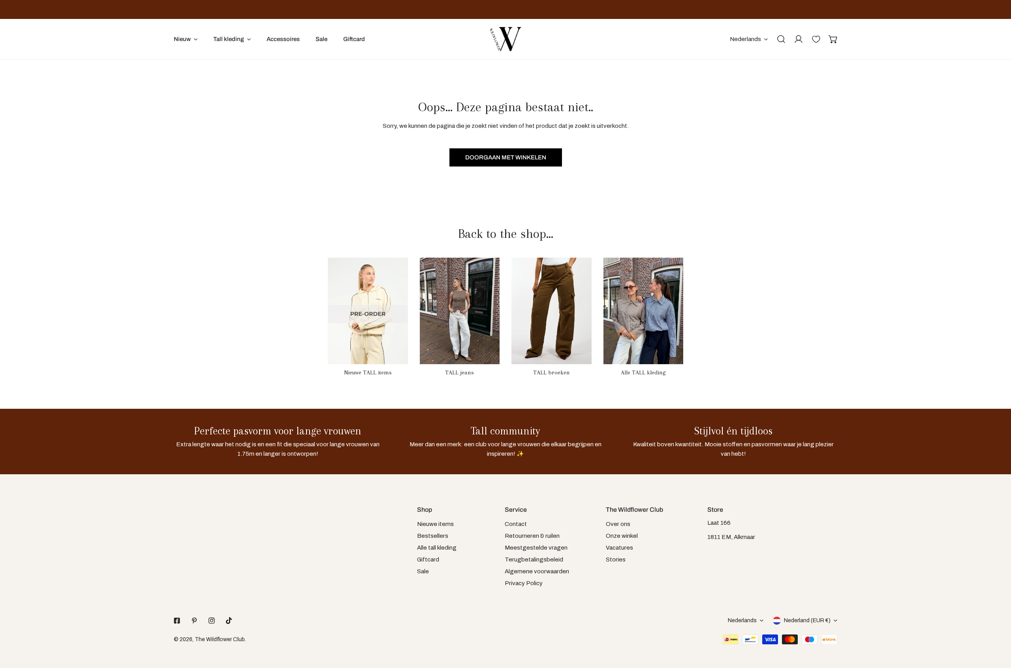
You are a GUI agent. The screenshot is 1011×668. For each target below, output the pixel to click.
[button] (833, 39)
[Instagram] (211, 621)
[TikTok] (229, 620)
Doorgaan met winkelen (505, 157)
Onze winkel (622, 536)
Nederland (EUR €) (807, 620)
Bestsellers (432, 536)
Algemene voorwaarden (537, 571)
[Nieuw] (368, 311)
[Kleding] (643, 311)
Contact (516, 524)
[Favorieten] (816, 39)
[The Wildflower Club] (505, 39)
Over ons (618, 524)
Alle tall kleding (437, 548)
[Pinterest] (194, 621)
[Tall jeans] (460, 311)
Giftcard (428, 559)
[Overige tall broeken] (551, 311)
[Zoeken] (781, 39)
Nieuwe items (435, 524)
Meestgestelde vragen (536, 548)
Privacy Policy (524, 583)
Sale (423, 571)
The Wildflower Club (220, 639)
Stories (616, 559)
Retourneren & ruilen (532, 536)
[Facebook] (177, 621)
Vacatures (619, 548)
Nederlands (745, 39)
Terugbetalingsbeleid (534, 559)
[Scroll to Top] (997, 626)
